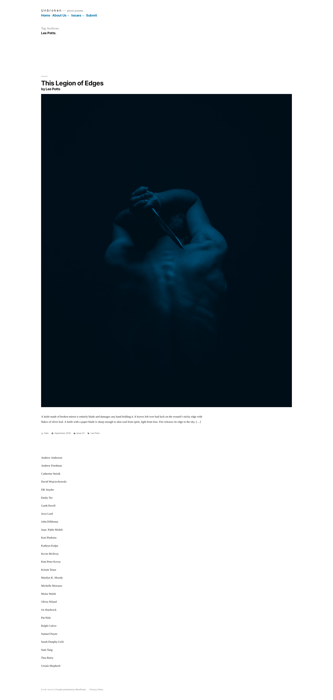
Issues (76, 15)
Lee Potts (95, 433)
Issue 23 (80, 433)
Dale (46, 433)
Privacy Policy (96, 689)
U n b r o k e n (51, 10)
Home (45, 15)
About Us (59, 15)
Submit (91, 15)
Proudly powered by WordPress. (71, 689)
